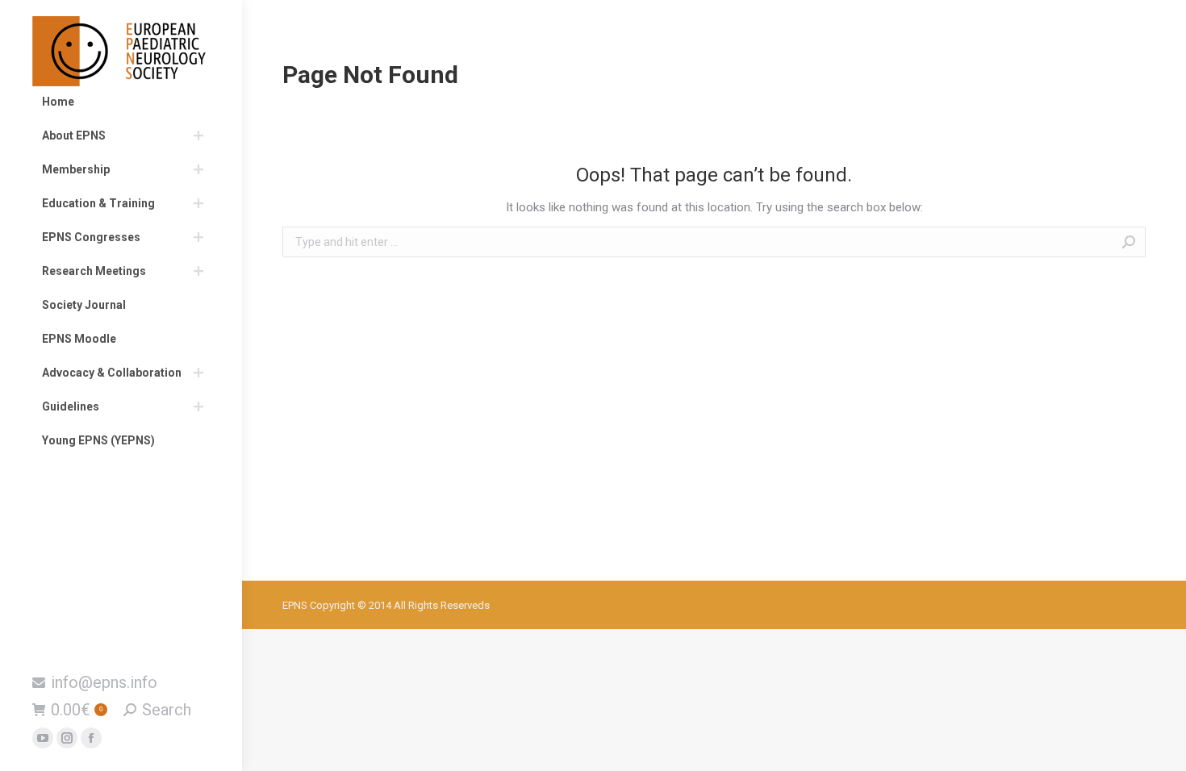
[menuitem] (121, 101)
